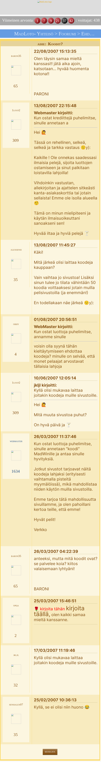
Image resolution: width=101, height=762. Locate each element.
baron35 (16, 55)
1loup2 (16, 110)
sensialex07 (16, 704)
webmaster (16, 441)
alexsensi (16, 249)
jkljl (16, 655)
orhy (16, 324)
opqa (16, 605)
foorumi (67, 33)
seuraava (50, 752)
